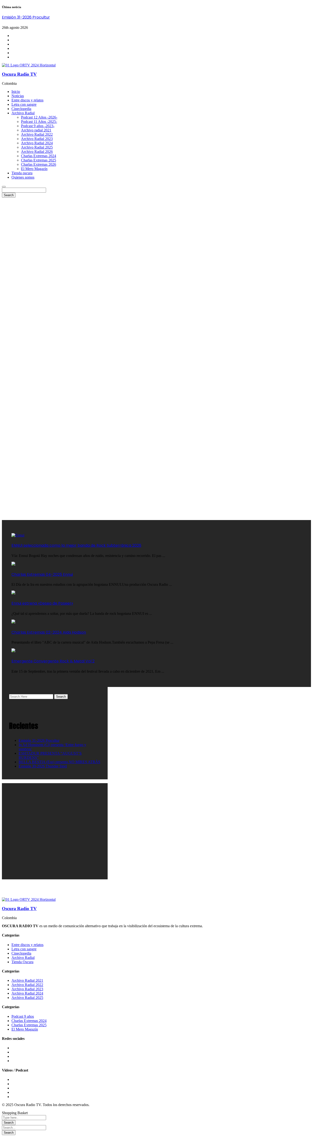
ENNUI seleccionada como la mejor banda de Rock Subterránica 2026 (76, 545)
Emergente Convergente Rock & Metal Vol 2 (53, 661)
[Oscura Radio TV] (29, 65)
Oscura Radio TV (19, 74)
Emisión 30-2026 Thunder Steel (43, 766)
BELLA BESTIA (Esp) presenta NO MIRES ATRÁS (59, 762)
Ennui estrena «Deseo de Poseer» (42, 603)
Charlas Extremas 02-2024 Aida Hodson (48, 632)
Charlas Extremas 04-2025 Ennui (42, 574)
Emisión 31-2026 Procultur (26, 17)
